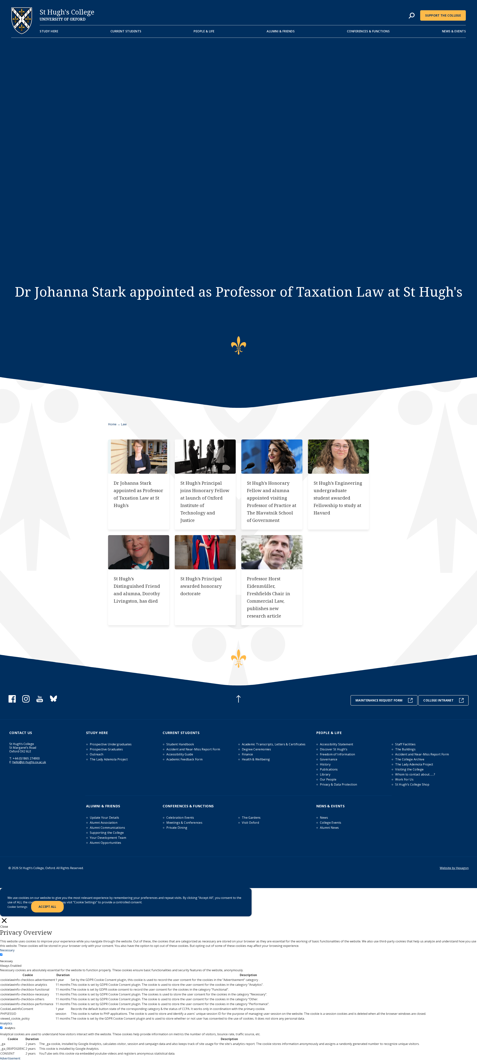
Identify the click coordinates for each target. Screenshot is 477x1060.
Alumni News (329, 827)
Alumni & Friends (281, 31)
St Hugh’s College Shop (412, 784)
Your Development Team (108, 838)
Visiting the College (409, 769)
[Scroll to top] (238, 699)
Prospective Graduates (106, 749)
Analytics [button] (6, 1023)
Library (325, 774)
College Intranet (438, 700)
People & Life (204, 31)
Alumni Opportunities (105, 843)
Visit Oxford (250, 822)
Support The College (443, 15)
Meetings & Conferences (184, 822)
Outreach (96, 754)
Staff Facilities (405, 744)
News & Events (454, 31)
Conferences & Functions (368, 31)
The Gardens (251, 817)
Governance (328, 759)
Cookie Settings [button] (17, 907)
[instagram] (26, 701)
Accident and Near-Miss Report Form (193, 749)
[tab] (412, 16)
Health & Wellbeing (256, 759)
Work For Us (404, 779)
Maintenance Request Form (379, 700)
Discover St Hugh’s (333, 749)
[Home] (21, 33)
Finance (247, 754)
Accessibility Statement (336, 744)
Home (112, 424)
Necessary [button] (7, 950)
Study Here (49, 31)
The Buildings (405, 749)
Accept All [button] (47, 907)
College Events (330, 822)
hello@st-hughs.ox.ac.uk (29, 762)
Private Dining (176, 827)
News (324, 817)
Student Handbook (180, 744)
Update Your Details (104, 817)
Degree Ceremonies (256, 749)
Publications (329, 769)
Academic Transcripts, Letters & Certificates (273, 744)
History (325, 764)
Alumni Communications (107, 827)
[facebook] (12, 701)
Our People (328, 779)
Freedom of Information (337, 754)
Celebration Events (180, 817)
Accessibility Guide (179, 754)
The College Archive (409, 759)
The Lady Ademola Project (109, 759)
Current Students (125, 31)
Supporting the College (107, 832)
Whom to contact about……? (415, 774)
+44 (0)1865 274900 (26, 758)
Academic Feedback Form (184, 759)
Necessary (6, 961)
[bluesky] (53, 701)
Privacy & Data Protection (338, 784)
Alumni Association (103, 822)
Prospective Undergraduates (111, 744)
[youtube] (39, 701)
